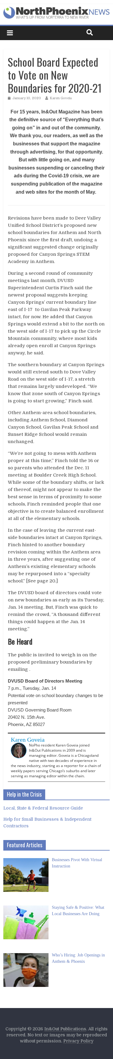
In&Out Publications (65, 1028)
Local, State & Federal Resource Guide (43, 808)
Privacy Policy (78, 1040)
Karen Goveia (61, 98)
